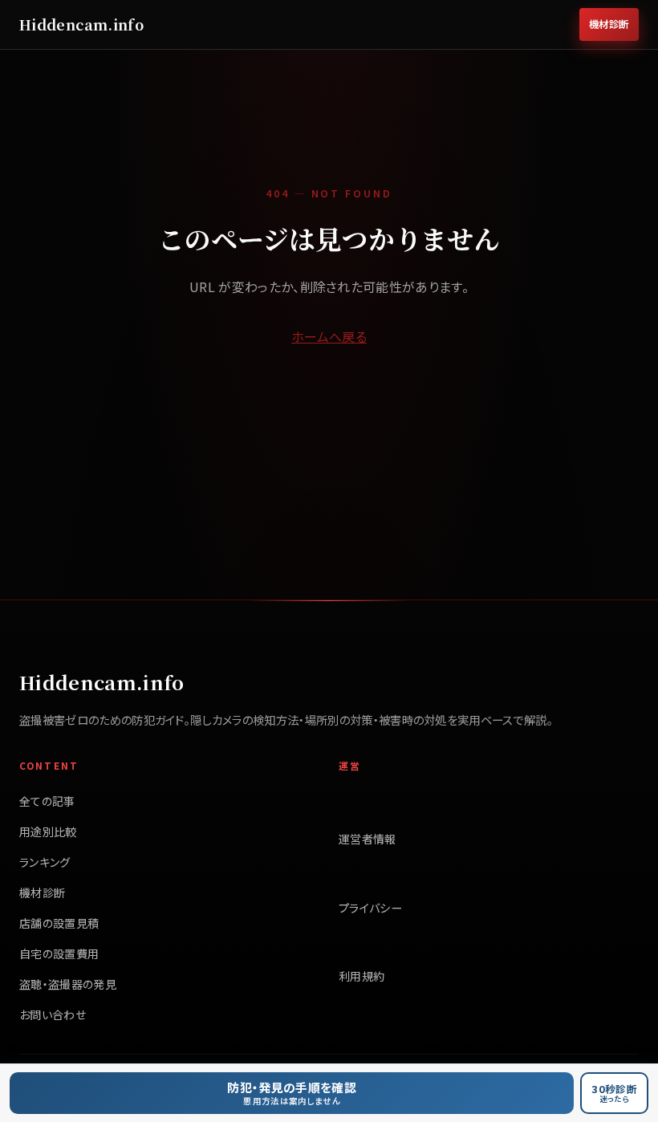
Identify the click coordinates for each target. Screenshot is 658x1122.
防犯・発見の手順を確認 (291, 1093)
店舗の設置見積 (59, 923)
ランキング (45, 862)
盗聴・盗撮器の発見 (67, 984)
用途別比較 (48, 831)
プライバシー (370, 908)
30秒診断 (614, 1092)
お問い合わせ (52, 1014)
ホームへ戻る (329, 336)
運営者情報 (367, 839)
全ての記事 (47, 801)
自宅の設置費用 (59, 953)
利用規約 (361, 976)
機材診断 (609, 24)
